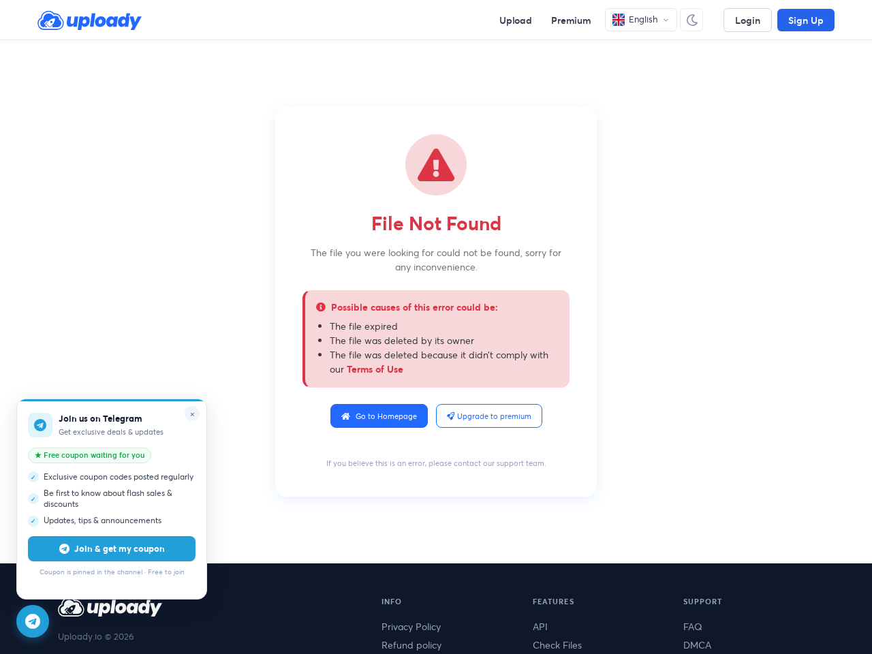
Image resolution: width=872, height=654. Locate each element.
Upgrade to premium (494, 416)
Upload (515, 20)
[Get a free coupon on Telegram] (32, 621)
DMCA (697, 644)
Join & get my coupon (119, 548)
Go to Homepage (386, 416)
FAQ (692, 626)
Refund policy (411, 644)
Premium (571, 20)
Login (747, 20)
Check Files (557, 644)
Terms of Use (375, 368)
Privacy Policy (411, 626)
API (540, 626)
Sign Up (806, 20)
